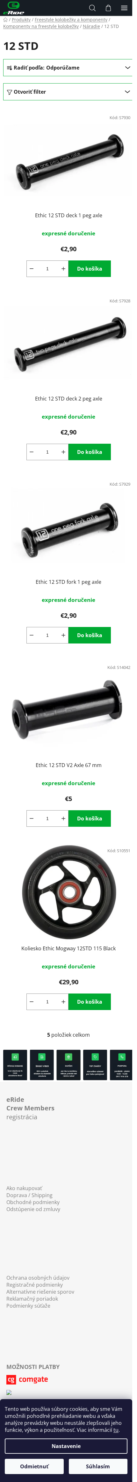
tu (116, 1429)
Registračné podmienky (34, 1284)
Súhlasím (98, 1466)
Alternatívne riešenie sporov (40, 1291)
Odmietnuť (34, 1466)
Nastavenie (66, 1446)
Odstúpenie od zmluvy (33, 1209)
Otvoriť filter (30, 91)
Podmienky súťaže (28, 1305)
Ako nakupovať (24, 1188)
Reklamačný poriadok (32, 1298)
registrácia (30, 1108)
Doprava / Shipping (29, 1195)
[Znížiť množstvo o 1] (31, 269)
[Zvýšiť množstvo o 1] (63, 269)
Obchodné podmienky (33, 1202)
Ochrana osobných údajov (37, 1277)
